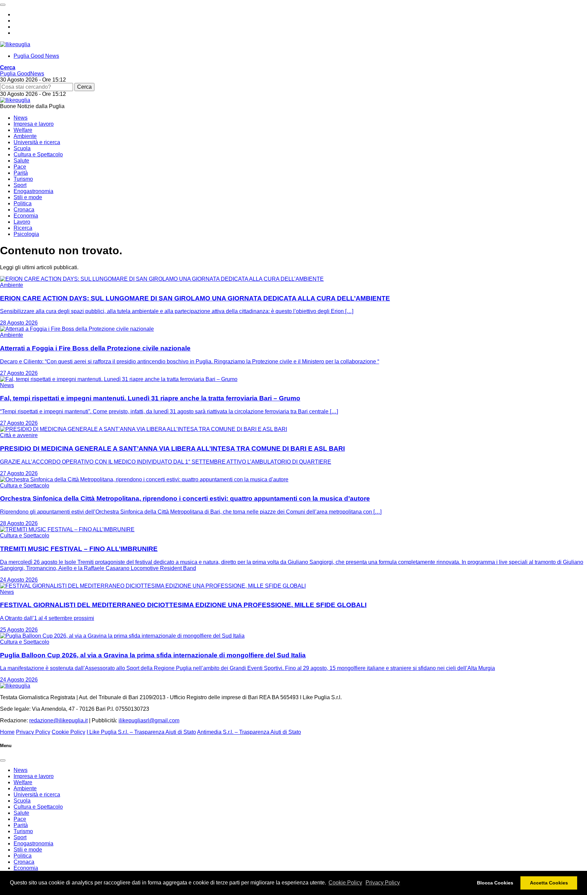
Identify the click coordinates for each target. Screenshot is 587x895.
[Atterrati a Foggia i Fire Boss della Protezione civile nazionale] (77, 329)
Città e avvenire (19, 435)
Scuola (22, 148)
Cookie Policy (345, 882)
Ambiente (25, 136)
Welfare (23, 130)
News (21, 118)
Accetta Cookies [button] (549, 882)
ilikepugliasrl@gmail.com (149, 720)
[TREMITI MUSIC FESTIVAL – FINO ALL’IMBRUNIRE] (67, 529)
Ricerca (23, 228)
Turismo (23, 179)
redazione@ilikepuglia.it (58, 720)
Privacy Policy (383, 882)
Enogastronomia (33, 191)
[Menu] (2, 5)
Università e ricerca (37, 142)
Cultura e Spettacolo (38, 154)
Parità (21, 173)
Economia (26, 216)
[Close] (2, 760)
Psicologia (26, 234)
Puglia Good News (36, 56)
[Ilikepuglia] (15, 44)
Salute (21, 160)
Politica (23, 203)
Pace (20, 167)
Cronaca (24, 209)
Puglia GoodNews (22, 73)
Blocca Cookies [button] (495, 882)
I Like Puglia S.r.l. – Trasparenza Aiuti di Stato (141, 732)
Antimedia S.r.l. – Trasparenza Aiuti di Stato (249, 732)
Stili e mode (28, 197)
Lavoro (22, 222)
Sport (20, 185)
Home (7, 732)
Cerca (84, 87)
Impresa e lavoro (34, 124)
